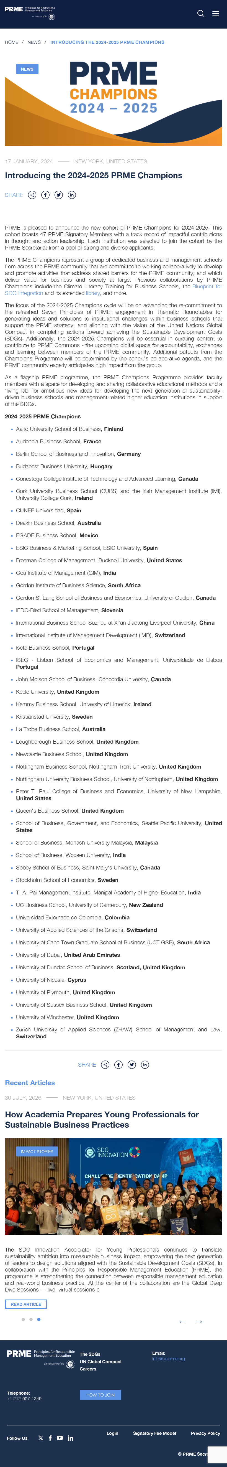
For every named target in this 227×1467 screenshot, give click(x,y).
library (93, 293)
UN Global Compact (101, 1361)
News (34, 42)
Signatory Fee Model (154, 1433)
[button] (32, 195)
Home (11, 42)
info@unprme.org (168, 1358)
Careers (88, 1368)
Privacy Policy (205, 1433)
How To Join (100, 1394)
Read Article (26, 1304)
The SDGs (90, 1354)
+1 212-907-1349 (24, 1398)
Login (112, 1433)
